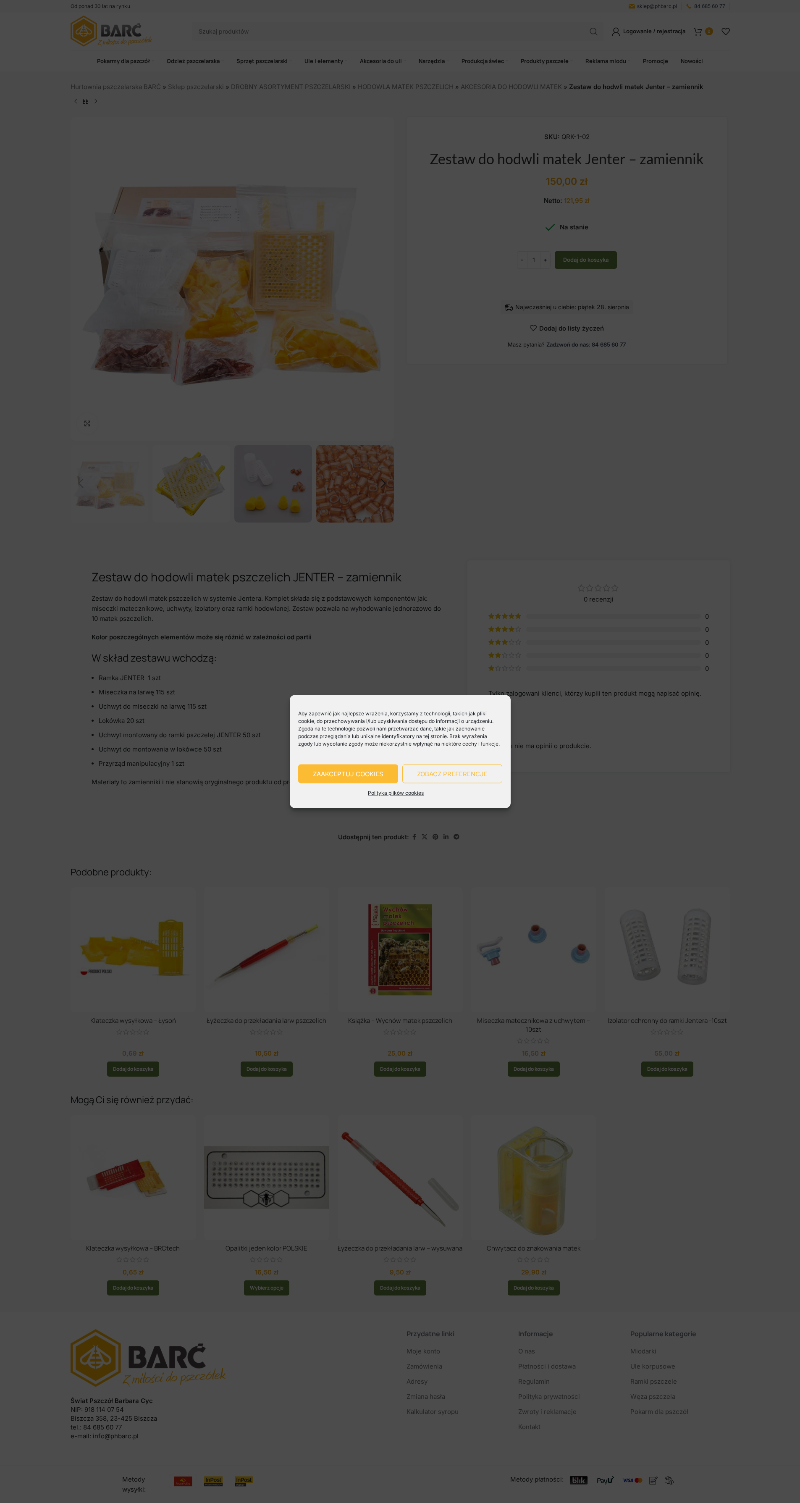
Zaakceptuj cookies (348, 774)
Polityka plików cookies (396, 793)
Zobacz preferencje (452, 774)
